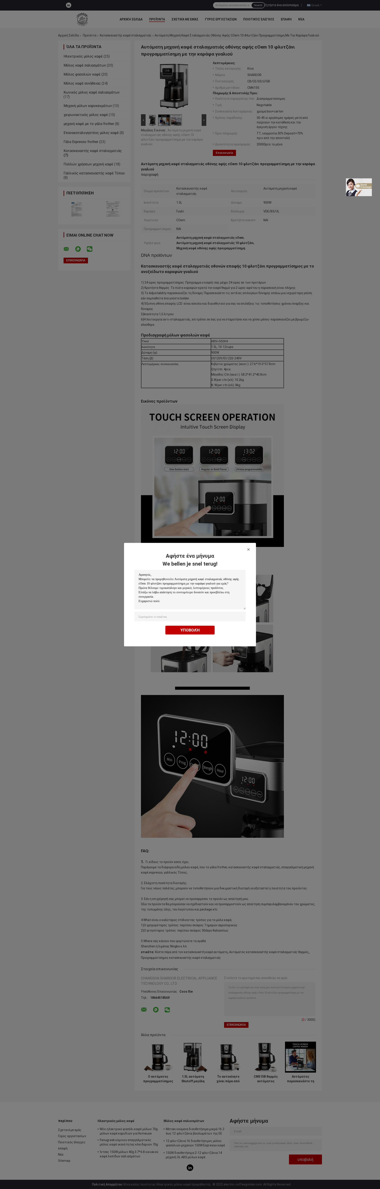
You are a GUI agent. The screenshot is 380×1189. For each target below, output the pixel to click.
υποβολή (190, 630)
